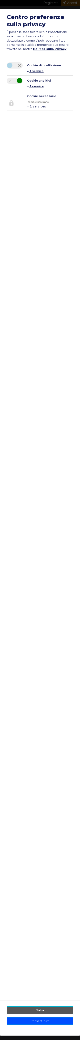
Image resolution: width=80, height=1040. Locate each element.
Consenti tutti (40, 1021)
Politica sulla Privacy (49, 49)
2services (36, 106)
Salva (40, 1010)
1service (35, 71)
